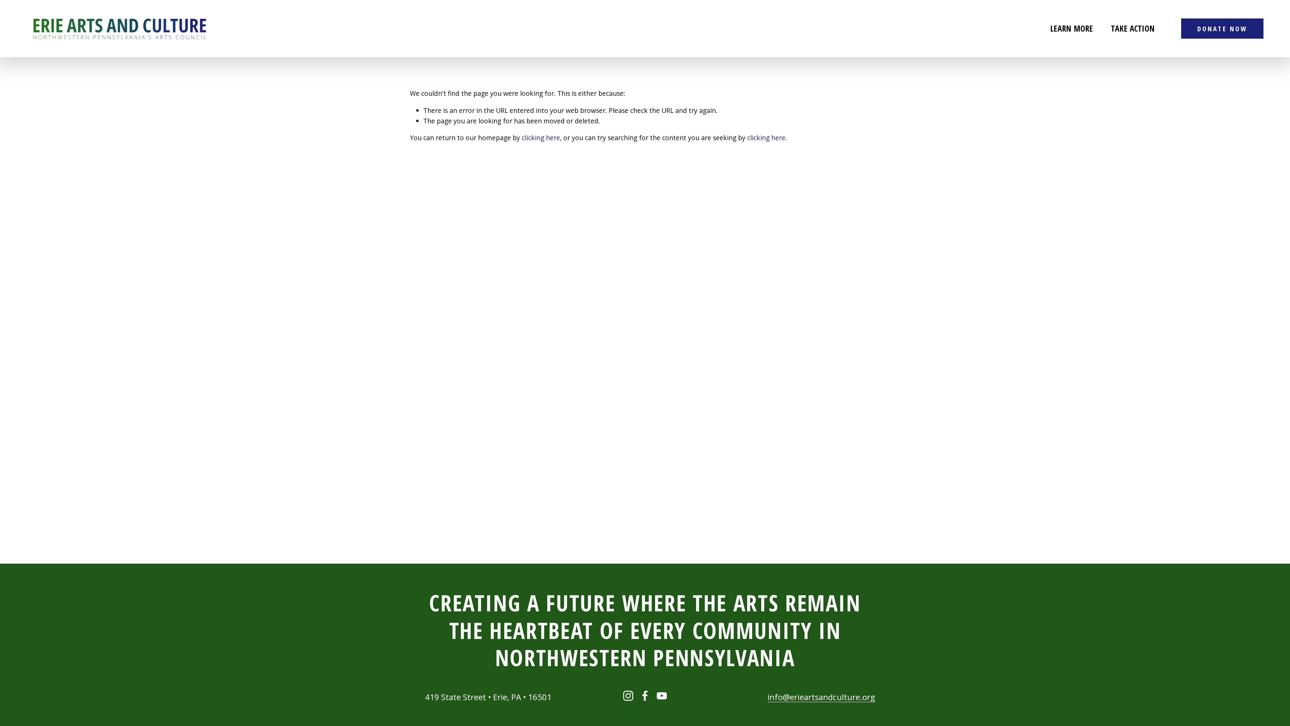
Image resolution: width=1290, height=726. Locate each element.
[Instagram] (628, 695)
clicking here (541, 137)
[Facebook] (645, 695)
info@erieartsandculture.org (821, 696)
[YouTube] (661, 695)
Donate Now (1222, 28)
